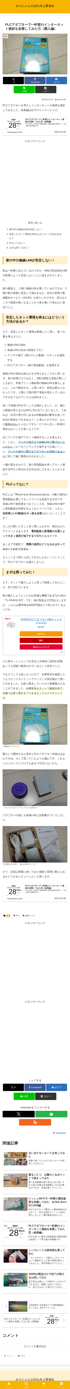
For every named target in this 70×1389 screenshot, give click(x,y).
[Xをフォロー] (19, 1114)
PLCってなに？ (17, 243)
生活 (8, 916)
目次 (30, 222)
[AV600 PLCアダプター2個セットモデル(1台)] (11, 624)
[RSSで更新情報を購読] (35, 1122)
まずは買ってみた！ (19, 247)
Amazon (41, 634)
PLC (18, 916)
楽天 (41, 640)
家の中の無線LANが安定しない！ (26, 229)
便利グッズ (30, 916)
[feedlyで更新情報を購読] (51, 1114)
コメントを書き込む (35, 1346)
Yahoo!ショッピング (41, 647)
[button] (45, 89)
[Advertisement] (35, 179)
